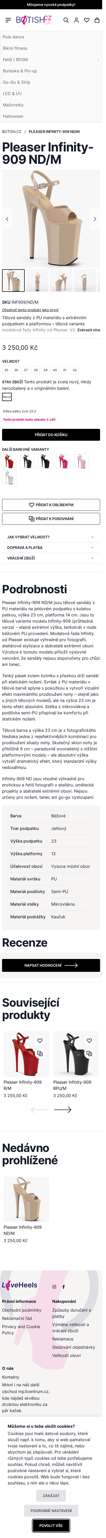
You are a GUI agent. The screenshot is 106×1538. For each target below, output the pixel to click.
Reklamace (62, 1338)
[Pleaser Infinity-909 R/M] (10, 461)
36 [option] (16, 370)
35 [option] (6, 370)
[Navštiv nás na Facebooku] (63, 1287)
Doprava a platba (24, 547)
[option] (9, 461)
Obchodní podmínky (21, 1310)
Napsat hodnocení (42, 965)
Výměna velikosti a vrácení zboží (70, 1327)
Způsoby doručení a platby (71, 1313)
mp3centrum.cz (33, 1391)
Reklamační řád (17, 1318)
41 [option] (65, 370)
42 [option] (75, 370)
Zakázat (51, 1495)
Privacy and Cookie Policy (21, 1329)
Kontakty (10, 1377)
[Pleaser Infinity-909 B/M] (46, 461)
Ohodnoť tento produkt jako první (30, 310)
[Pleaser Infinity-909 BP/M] (82, 461)
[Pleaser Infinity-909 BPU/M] (28, 461)
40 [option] (55, 370)
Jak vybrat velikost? (28, 537)
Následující (62, 1110)
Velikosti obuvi (66, 1355)
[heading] (51, 589)
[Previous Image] (7, 219)
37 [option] (26, 370)
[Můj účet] (76, 20)
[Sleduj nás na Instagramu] (54, 1287)
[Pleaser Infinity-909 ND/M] (26, 1199)
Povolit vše (51, 1525)
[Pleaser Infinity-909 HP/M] (64, 461)
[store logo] (33, 20)
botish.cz (11, 131)
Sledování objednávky (73, 1347)
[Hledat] (66, 20)
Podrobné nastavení (51, 1510)
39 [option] (45, 370)
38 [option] (36, 370)
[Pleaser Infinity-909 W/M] (10, 477)
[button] (13, 280)
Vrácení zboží (21, 558)
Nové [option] (7, 397)
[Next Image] (95, 219)
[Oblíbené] (87, 20)
